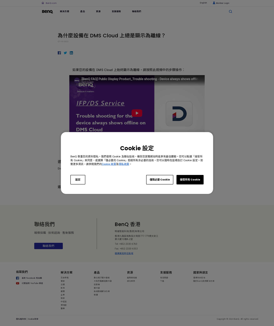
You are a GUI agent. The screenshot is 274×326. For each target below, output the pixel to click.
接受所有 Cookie (190, 179)
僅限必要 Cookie (160, 179)
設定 (77, 179)
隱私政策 (124, 164)
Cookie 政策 (109, 164)
